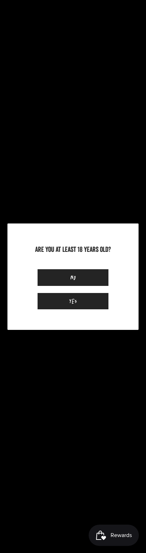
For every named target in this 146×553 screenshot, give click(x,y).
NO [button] (73, 277)
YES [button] (73, 301)
